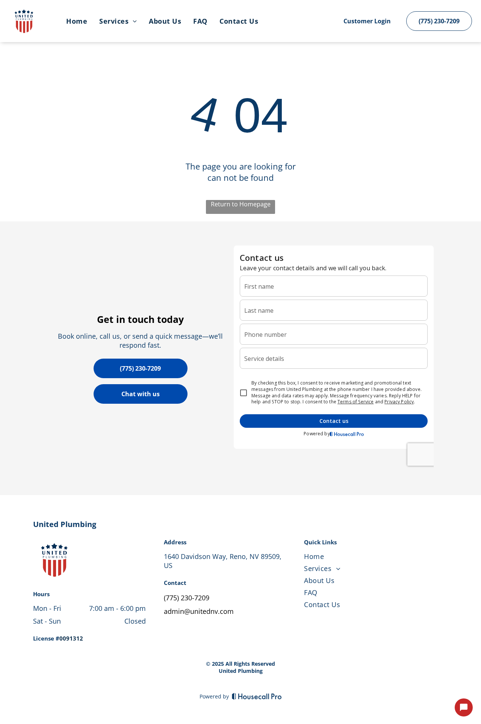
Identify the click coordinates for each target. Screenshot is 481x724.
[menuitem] (76, 21)
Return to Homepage (241, 204)
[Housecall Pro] (257, 696)
